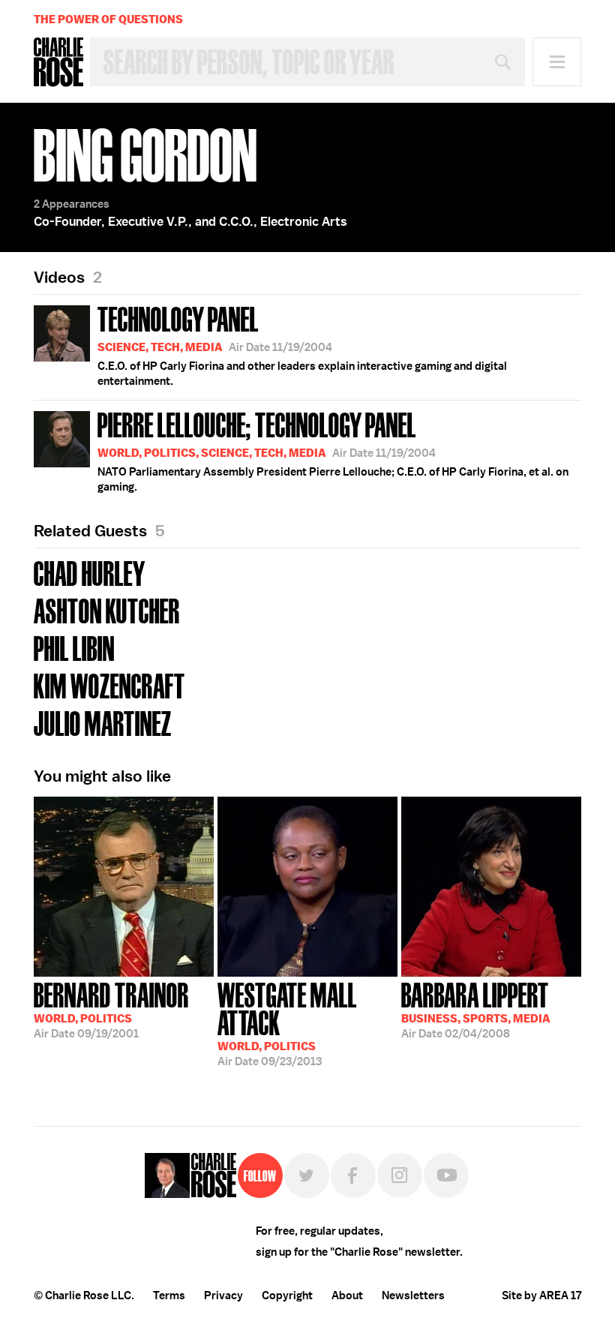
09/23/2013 (287, 1023)
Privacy (223, 1295)
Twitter (306, 1175)
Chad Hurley (90, 572)
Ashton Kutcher (107, 609)
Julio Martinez (103, 722)
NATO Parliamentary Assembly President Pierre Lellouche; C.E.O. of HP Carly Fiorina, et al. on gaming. (333, 450)
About (347, 1295)
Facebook (353, 1175)
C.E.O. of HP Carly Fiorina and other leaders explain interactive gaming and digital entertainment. (302, 344)
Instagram (399, 1175)
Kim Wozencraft (109, 684)
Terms (169, 1295)
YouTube (446, 1175)
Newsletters (413, 1295)
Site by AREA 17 (541, 1295)
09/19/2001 (111, 1009)
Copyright (287, 1295)
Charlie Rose (58, 62)
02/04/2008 (475, 1009)
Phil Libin (74, 647)
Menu (556, 62)
